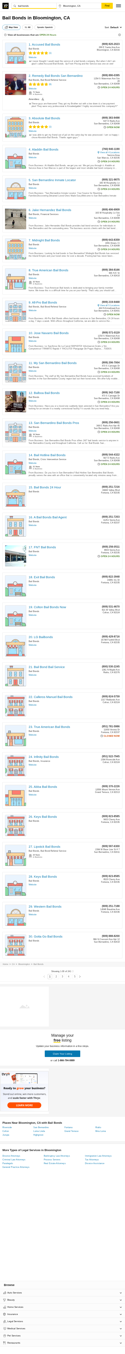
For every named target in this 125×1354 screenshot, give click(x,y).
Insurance (45, 761)
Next (80, 977)
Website (32, 57)
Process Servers (52, 1159)
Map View (13, 27)
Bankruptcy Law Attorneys (57, 1156)
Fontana (68, 1127)
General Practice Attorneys (15, 1167)
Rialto (98, 1127)
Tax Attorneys (92, 1159)
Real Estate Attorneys (55, 1163)
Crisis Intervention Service (53, 459)
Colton (5, 1131)
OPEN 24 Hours (47, 35)
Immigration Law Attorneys (98, 1156)
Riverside (7, 1127)
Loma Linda (39, 1131)
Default (114, 27)
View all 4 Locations (110, 152)
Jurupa (5, 1135)
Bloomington (24, 964)
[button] (118, 5)
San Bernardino (41, 1127)
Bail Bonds (34, 49)
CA (13, 964)
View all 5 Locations (110, 305)
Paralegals (7, 1163)
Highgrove (38, 1135)
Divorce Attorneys (11, 1156)
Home (5, 964)
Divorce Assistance (94, 1163)
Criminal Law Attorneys (14, 1159)
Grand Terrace (71, 1131)
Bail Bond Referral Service (53, 80)
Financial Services (50, 214)
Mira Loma (100, 1131)
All (29, 27)
